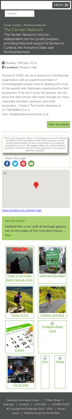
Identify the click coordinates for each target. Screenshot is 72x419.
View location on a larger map (21, 210)
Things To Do (19, 315)
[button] (61, 5)
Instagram (57, 14)
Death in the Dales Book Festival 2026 (19, 278)
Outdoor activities (52, 315)
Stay (45, 361)
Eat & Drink (20, 385)
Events (17, 25)
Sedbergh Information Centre (23, 400)
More (8, 235)
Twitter (66, 14)
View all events (58, 124)
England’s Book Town (52, 329)
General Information (52, 276)
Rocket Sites (53, 413)
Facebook (47, 14)
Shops (60, 361)
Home (7, 25)
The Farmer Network (35, 25)
